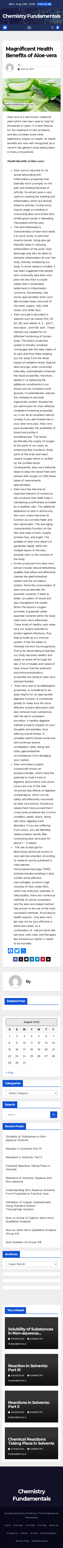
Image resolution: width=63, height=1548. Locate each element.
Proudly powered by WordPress (21, 1513)
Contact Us (12, 1533)
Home (7, 1525)
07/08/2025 (18, 1449)
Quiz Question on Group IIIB (24, 1242)
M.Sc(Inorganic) (48, 1533)
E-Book (24, 1533)
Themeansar (31, 1517)
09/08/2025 (18, 1339)
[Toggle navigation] (29, 27)
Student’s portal (39, 1541)
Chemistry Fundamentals (32, 16)
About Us (53, 1525)
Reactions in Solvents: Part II (24, 1157)
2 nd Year (18, 1525)
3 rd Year (30, 1525)
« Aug (9, 1072)
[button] (52, 27)
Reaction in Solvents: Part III (24, 1148)
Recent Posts (22, 1541)
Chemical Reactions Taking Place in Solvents (31, 1441)
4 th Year (42, 1525)
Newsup (51, 1513)
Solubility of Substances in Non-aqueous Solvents (30, 1333)
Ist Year (34, 1533)
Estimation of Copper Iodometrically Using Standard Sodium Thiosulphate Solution (28, 1206)
